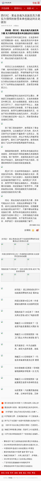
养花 (33, 473)
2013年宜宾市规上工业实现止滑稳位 (18, 459)
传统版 (10, 478)
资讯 (3, 473)
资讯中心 (18, 8)
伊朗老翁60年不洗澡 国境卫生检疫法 (18, 466)
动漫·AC (30, 8)
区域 (7, 473)
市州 (11, 473)
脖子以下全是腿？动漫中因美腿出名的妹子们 (21, 421)
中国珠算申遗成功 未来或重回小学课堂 (19, 448)
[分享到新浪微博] (38, 230)
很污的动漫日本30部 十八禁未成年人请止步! (21, 403)
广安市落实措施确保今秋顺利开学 (17, 462)
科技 (29, 473)
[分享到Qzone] (33, 230)
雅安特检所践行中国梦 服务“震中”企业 (18, 452)
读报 (16, 473)
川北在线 (5, 8)
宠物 (20, 473)
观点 (24, 473)
